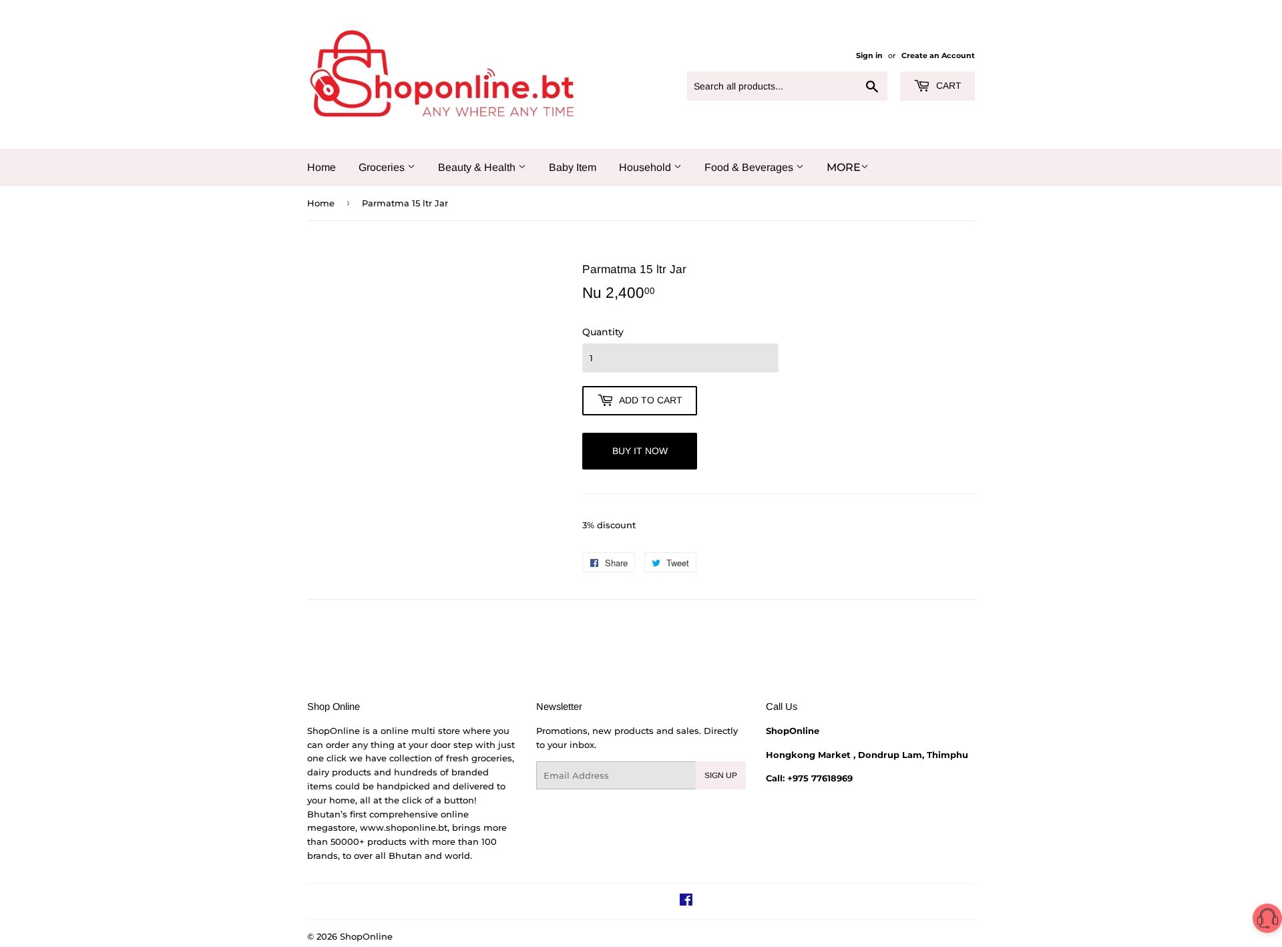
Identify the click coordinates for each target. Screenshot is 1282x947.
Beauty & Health (478, 167)
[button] (1267, 921)
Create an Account (938, 55)
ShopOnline (366, 936)
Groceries (383, 167)
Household (646, 167)
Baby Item (572, 167)
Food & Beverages (750, 167)
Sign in (869, 55)
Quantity (603, 332)
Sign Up (720, 775)
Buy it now (640, 450)
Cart (947, 85)
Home (321, 167)
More (844, 167)
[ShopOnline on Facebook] (686, 901)
